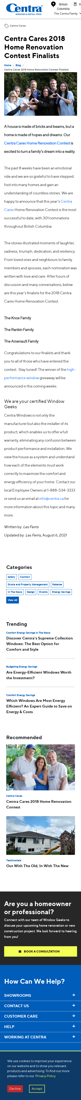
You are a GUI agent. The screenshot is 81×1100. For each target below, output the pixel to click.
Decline (15, 1089)
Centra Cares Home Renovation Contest (37, 143)
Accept (37, 1089)
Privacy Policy (45, 1076)
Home (7, 65)
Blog (18, 65)
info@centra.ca (51, 498)
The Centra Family (66, 13)
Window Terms (12, 1046)
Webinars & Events (15, 1047)
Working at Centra (15, 1045)
